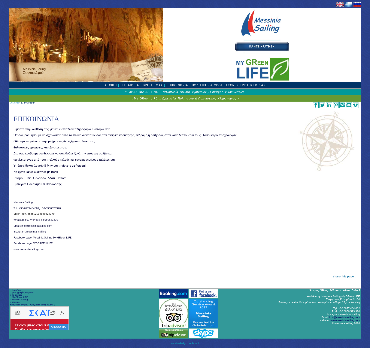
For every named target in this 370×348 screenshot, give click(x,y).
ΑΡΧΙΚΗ (110, 85)
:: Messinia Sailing (19, 299)
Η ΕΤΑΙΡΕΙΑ (130, 85)
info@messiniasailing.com (344, 317)
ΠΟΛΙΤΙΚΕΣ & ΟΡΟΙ (207, 85)
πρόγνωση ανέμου (19, 305)
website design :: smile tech (185, 343)
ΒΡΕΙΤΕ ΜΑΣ (153, 85)
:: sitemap (15, 302)
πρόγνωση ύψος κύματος (42, 305)
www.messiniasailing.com (345, 320)
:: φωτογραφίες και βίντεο (22, 292)
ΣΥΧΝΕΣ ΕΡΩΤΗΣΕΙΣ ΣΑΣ (246, 85)
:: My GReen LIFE (19, 297)
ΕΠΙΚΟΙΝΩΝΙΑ (177, 85)
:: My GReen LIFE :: (185, 98)
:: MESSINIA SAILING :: (185, 91)
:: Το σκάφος (16, 295)
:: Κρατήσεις (16, 290)
